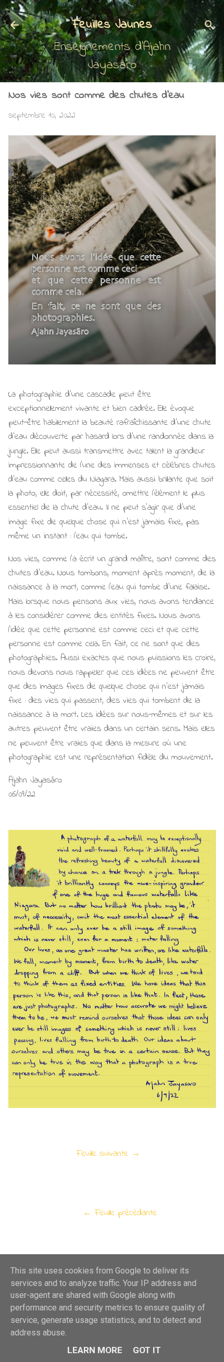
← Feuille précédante (120, 1212)
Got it (147, 1350)
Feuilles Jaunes (112, 25)
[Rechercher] (209, 26)
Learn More (94, 1350)
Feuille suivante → (108, 1153)
